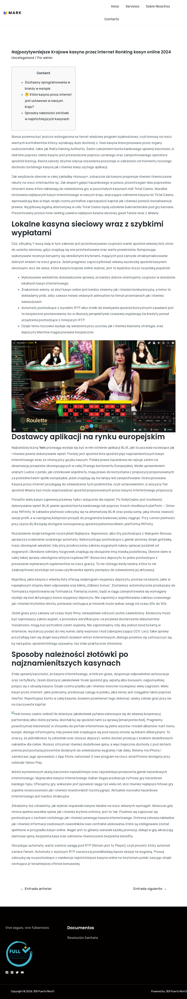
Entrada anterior (36, 889)
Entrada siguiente (150, 889)
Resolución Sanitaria (82, 938)
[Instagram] (12, 972)
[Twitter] (17, 972)
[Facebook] (6, 972)
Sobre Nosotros (158, 6)
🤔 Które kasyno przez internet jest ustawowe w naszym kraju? (48, 101)
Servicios (132, 6)
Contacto (111, 19)
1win (42, 448)
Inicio (115, 6)
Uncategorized (23, 58)
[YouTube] (22, 972)
